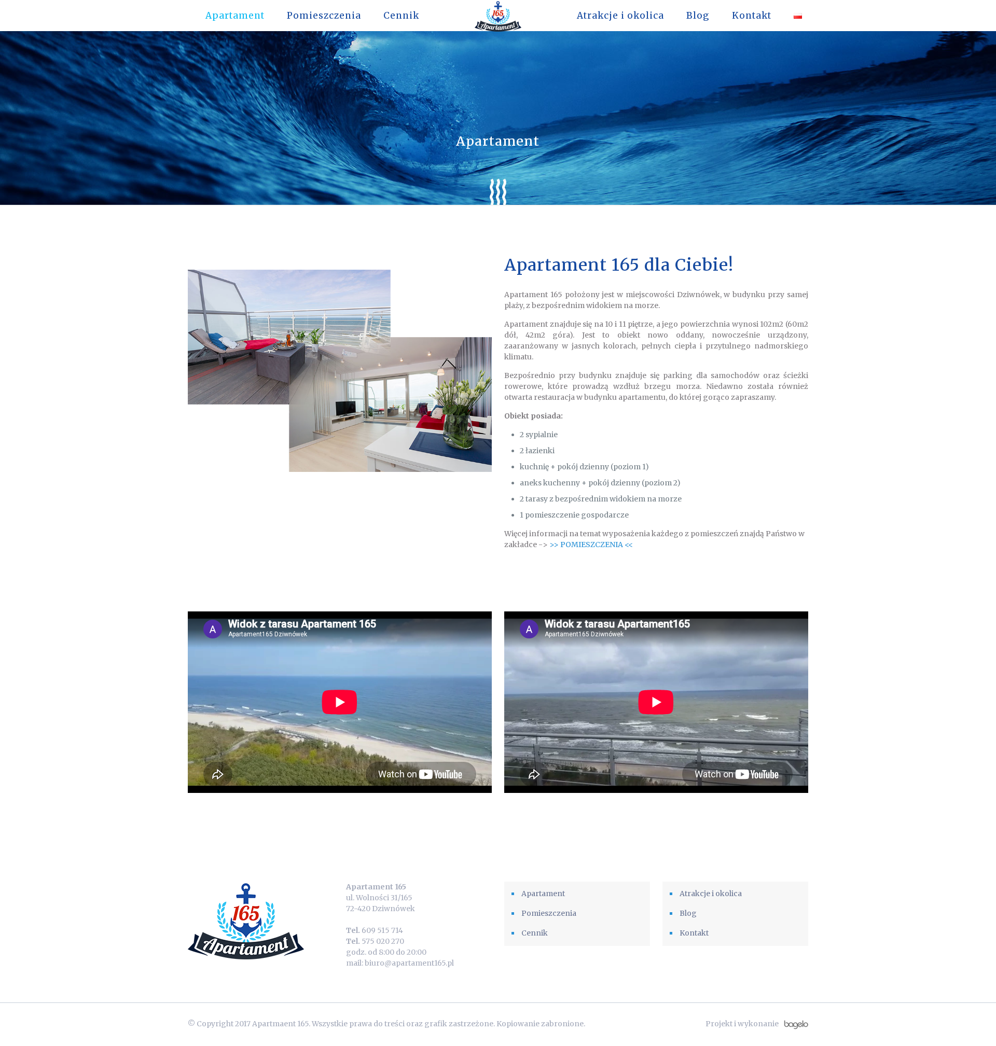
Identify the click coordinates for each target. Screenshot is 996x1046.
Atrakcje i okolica (711, 893)
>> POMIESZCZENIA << (591, 544)
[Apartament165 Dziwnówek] (498, 15)
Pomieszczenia (548, 913)
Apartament (543, 893)
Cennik (534, 933)
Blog (688, 913)
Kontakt (694, 933)
